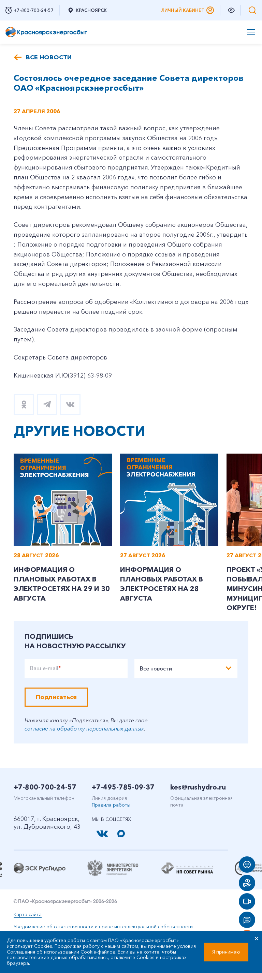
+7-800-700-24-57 (45, 787)
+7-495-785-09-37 (123, 787)
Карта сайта (28, 914)
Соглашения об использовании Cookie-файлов (61, 952)
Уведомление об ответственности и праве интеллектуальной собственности (103, 927)
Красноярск (91, 10)
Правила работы (111, 805)
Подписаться (56, 697)
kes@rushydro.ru (198, 787)
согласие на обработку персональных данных (84, 728)
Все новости (49, 57)
